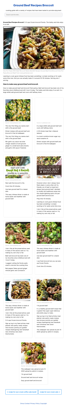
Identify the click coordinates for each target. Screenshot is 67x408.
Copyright (43, 403)
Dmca (22, 403)
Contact (27, 403)
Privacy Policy (35, 403)
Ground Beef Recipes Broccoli (33, 5)
